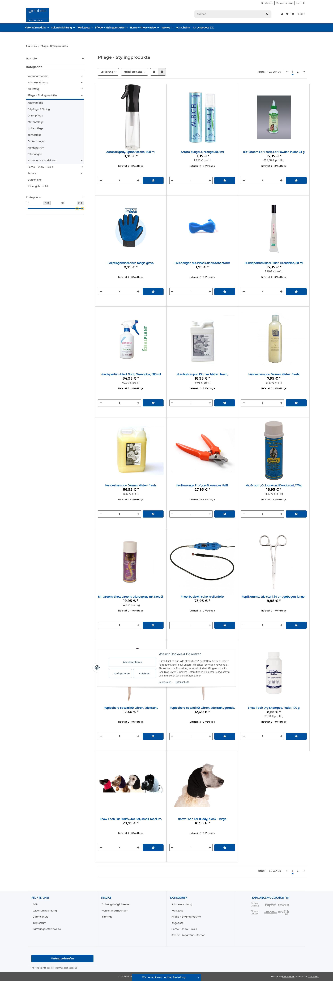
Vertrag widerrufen (62, 958)
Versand (73, 967)
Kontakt (300, 3)
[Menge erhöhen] (138, 180)
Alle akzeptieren (132, 662)
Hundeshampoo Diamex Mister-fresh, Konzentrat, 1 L (202, 374)
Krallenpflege (35, 128)
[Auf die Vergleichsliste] (148, 101)
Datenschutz (182, 681)
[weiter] (304, 72)
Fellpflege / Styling (39, 109)
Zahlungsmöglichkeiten (116, 904)
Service (32, 173)
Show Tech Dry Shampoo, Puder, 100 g (274, 708)
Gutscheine (35, 179)
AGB (35, 904)
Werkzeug (34, 89)
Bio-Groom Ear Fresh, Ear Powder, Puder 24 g (274, 152)
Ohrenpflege (35, 115)
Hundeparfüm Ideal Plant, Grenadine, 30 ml (274, 263)
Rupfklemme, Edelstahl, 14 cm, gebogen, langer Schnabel (274, 597)
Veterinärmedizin (38, 76)
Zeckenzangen (36, 141)
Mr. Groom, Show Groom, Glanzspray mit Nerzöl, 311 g (130, 597)
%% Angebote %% (38, 186)
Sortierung (107, 71)
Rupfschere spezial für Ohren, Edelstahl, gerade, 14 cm (202, 708)
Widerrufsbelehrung (45, 910)
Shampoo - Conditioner (42, 160)
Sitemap (107, 916)
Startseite (267, 3)
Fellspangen (35, 154)
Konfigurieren (121, 673)
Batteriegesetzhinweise (47, 929)
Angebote (177, 923)
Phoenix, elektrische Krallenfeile (202, 597)
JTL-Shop (313, 976)
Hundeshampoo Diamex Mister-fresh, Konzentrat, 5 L (130, 485)
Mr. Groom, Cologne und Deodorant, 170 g (274, 485)
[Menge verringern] (100, 180)
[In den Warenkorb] (153, 180)
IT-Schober (288, 976)
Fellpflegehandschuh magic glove (131, 263)
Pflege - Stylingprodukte (42, 95)
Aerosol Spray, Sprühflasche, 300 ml (130, 152)
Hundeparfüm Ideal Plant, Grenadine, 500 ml (131, 374)
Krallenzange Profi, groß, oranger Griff (202, 485)
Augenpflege (35, 103)
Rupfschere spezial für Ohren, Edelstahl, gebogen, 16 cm (131, 708)
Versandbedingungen (115, 910)
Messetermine (284, 3)
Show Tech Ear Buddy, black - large (202, 819)
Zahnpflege (34, 135)
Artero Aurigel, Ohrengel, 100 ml (202, 152)
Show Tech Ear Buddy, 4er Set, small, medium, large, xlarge (131, 819)
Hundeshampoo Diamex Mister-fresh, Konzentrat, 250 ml (273, 374)
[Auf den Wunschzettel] (157, 101)
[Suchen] (267, 14)
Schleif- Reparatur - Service (188, 935)
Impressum (165, 681)
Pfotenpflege (36, 122)
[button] (282, 14)
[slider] (77, 209)
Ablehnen (144, 673)
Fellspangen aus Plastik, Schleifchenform (202, 263)
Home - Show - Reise (40, 167)
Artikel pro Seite (133, 71)
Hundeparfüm (36, 147)
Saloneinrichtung (38, 82)
